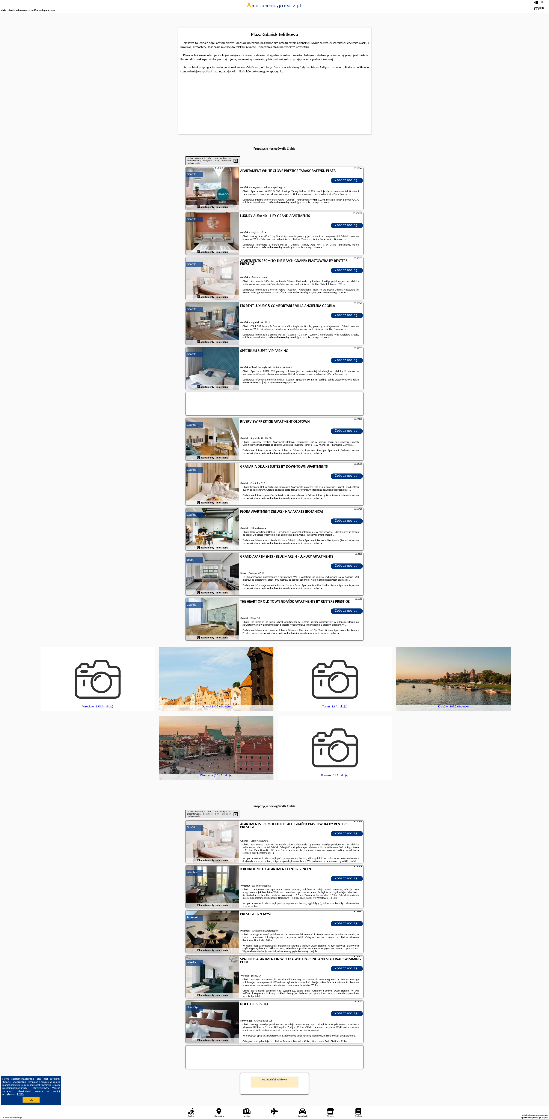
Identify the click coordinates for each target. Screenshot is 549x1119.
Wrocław (192, 872)
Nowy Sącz (193, 1007)
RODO (20, 1094)
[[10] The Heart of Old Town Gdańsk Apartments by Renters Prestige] (212, 619)
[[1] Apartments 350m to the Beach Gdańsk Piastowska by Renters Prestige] (212, 842)
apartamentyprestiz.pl (274, 6)
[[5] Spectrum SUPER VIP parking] (212, 368)
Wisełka (191, 962)
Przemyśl (192, 917)
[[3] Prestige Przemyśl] (212, 932)
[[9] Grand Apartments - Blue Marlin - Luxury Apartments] (212, 574)
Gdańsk (191, 174)
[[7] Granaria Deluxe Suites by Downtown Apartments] (212, 484)
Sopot (190, 560)
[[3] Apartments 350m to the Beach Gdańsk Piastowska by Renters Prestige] (212, 278)
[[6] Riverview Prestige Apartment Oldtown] (212, 439)
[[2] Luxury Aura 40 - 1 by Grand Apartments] (212, 233)
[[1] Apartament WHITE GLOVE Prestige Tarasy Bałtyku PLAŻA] (212, 188)
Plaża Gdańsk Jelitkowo (274, 1080)
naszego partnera (320, 202)
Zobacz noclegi (347, 180)
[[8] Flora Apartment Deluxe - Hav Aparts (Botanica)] (212, 529)
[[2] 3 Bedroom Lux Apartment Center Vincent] (212, 887)
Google (7, 1082)
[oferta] (198, 207)
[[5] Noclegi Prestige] (212, 1022)
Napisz (545, 1117)
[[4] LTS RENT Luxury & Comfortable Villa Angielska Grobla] (212, 323)
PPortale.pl (17, 1117)
